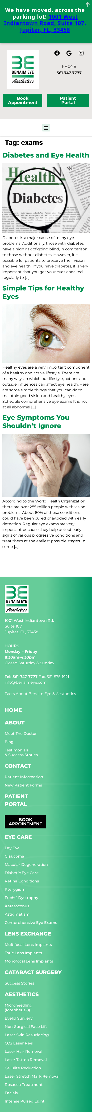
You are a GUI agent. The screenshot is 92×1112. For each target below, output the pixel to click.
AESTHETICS (22, 994)
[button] (46, 127)
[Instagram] (81, 53)
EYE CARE (18, 837)
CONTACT (18, 766)
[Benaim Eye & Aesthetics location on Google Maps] (69, 53)
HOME (13, 710)
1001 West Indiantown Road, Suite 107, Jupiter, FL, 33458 (45, 23)
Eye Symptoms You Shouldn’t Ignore (35, 421)
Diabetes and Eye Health (45, 155)
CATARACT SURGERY (33, 972)
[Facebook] (57, 53)
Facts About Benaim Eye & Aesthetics (40, 694)
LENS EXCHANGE (28, 934)
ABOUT (15, 722)
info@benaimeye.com (25, 682)
